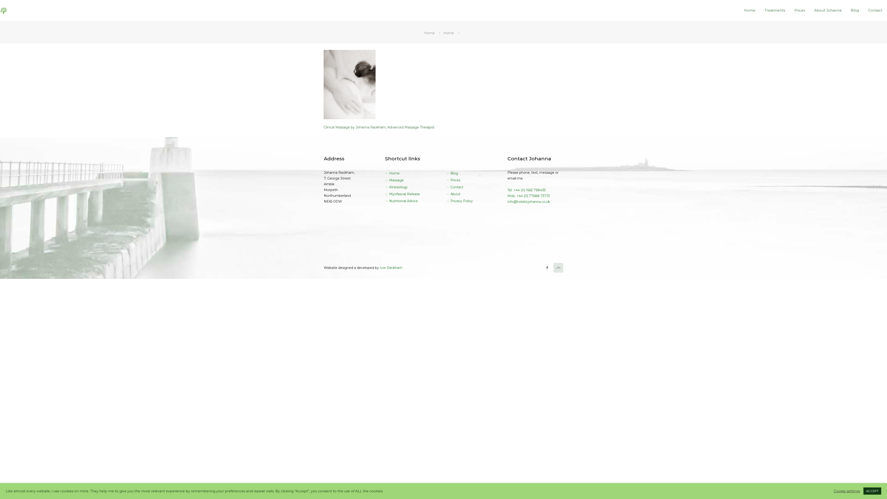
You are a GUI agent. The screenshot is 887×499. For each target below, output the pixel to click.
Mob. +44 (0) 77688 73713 (528, 196)
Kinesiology (398, 187)
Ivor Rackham (391, 268)
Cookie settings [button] (847, 491)
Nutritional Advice (403, 201)
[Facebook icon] (547, 267)
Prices (455, 180)
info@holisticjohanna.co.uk (528, 202)
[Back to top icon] (558, 268)
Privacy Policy (461, 201)
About (455, 194)
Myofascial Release (404, 194)
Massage (396, 180)
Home (429, 33)
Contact (456, 187)
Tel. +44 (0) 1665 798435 (526, 190)
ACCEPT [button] (872, 491)
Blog (454, 173)
